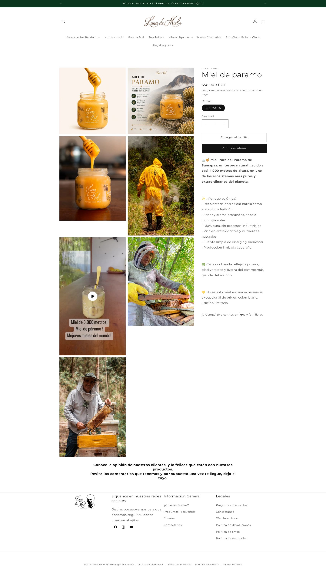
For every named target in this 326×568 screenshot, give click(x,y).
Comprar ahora (234, 148)
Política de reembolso (231, 538)
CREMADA (213, 108)
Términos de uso (227, 518)
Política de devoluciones (233, 525)
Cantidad (208, 116)
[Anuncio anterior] (60, 3)
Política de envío (228, 531)
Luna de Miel (100, 564)
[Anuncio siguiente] (265, 3)
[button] (63, 21)
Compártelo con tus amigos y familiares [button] (234, 314)
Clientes (169, 518)
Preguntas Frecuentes (179, 511)
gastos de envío (217, 90)
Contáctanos (173, 525)
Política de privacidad (179, 564)
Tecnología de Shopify (121, 564)
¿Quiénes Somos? (176, 505)
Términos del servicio (207, 564)
